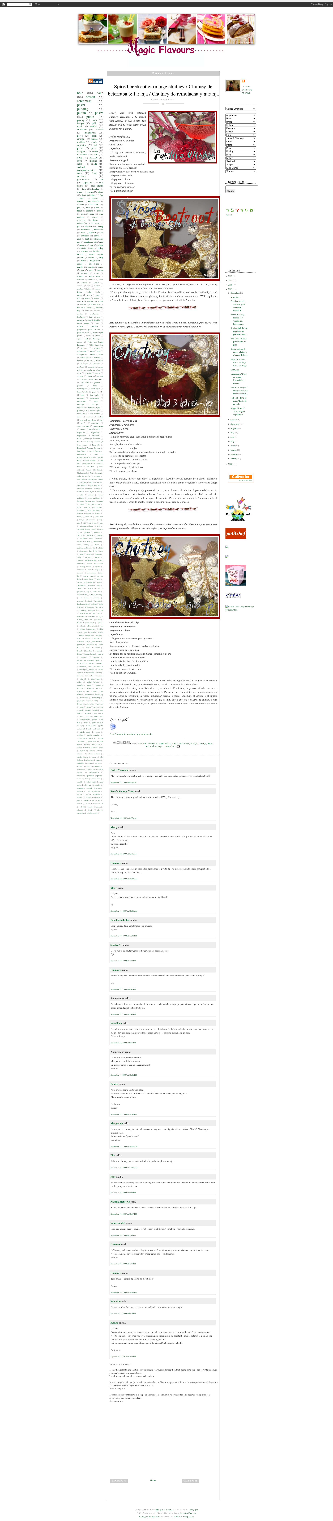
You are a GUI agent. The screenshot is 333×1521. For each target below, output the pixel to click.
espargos (97, 598)
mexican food (89, 676)
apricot (89, 488)
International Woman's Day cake (88, 448)
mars (90, 666)
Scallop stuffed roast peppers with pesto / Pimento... (239, 331)
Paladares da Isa (119, 920)
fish (95, 145)
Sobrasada (235, 369)
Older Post (190, 1480)
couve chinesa (91, 573)
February (234, 454)
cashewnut (89, 535)
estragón (98, 601)
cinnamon (82, 551)
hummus (80, 641)
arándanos (80, 492)
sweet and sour (83, 426)
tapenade (98, 788)
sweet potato (98, 426)
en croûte (84, 598)
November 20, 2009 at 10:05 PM (123, 1292)
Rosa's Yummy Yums (122, 791)
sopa (79, 160)
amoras (101, 479)
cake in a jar (92, 523)
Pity (112, 1155)
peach (95, 710)
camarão (91, 367)
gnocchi (82, 629)
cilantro (100, 548)
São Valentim (93, 201)
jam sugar (80, 644)
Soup (79, 157)
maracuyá (82, 666)
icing (87, 641)
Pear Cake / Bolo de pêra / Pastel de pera (239, 341)
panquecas (81, 329)
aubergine (80, 354)
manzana (80, 320)
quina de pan (95, 744)
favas (101, 379)
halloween (94, 204)
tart (102, 232)
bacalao (100, 270)
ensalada (81, 176)
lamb (87, 238)
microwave (98, 229)
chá (94, 548)
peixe (94, 148)
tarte (92, 248)
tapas (84, 188)
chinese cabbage (83, 545)
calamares (91, 279)
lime (82, 395)
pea (98, 407)
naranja (90, 266)
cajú (84, 523)
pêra (98, 410)
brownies (80, 279)
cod (88, 285)
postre (99, 112)
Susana (114, 1322)
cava (91, 538)
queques (81, 151)
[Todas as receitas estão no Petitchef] (235, 537)
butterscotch (91, 520)
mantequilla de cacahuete (85, 663)
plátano (94, 719)
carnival (80, 535)
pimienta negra (85, 719)
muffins (81, 142)
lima (90, 317)
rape (101, 747)
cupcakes (87, 182)
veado (88, 804)
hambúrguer (95, 388)
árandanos (96, 438)
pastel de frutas (83, 332)
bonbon (89, 513)
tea (87, 794)
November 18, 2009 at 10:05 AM (123, 911)
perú (82, 270)
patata (89, 707)
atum (91, 351)
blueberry (80, 276)
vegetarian (95, 432)
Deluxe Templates (184, 1516)
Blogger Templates (149, 1516)
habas (95, 385)
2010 (230, 284)
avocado (80, 495)
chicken (99, 129)
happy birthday (82, 392)
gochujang (91, 629)
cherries (80, 285)
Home (153, 1480)
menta (99, 673)
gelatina (100, 623)
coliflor (79, 560)
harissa (89, 635)
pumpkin (92, 232)
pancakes (94, 326)
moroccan (80, 407)
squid (79, 339)
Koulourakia (81, 454)
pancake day (99, 694)
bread (79, 210)
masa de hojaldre (93, 320)
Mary (113, 888)
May (232, 441)
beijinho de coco (94, 504)
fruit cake (85, 382)
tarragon (80, 791)
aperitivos (80, 488)
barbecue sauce (90, 501)
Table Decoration (96, 345)
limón (98, 292)
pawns (88, 710)
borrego (79, 517)
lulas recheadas (89, 654)
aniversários (81, 351)
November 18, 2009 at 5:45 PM (123, 1014)
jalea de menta (96, 641)
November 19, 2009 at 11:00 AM (123, 1167)
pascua (90, 192)
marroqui (80, 398)
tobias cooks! (117, 1223)
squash (98, 776)
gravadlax (93, 632)
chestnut (80, 376)
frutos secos (88, 620)
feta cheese (99, 607)
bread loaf (89, 517)
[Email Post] (178, 746)
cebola (98, 538)
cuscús (98, 585)
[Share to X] (121, 742)
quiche (85, 744)
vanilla (97, 429)
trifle (87, 339)
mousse (91, 407)
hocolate (97, 638)
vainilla (79, 804)
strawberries (96, 779)
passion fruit (92, 701)
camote (94, 529)
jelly (101, 392)
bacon (101, 354)
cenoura (84, 282)
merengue (80, 404)
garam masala (89, 623)
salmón (97, 335)
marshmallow (98, 666)
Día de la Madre (84, 307)
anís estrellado (95, 485)
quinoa (79, 747)
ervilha (93, 379)
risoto (79, 417)
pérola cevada (85, 732)
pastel (81, 104)
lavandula (88, 651)
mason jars (83, 669)
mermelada (85, 229)
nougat (98, 688)
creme (79, 582)
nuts (87, 691)
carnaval (97, 532)
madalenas (82, 154)
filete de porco (85, 613)
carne (79, 373)
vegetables (81, 432)
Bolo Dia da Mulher (84, 442)
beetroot (80, 360)
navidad (93, 126)
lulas (98, 317)
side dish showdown (88, 420)
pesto (81, 716)
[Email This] (114, 742)
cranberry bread (88, 576)
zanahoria (83, 304)
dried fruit (96, 591)
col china (88, 557)
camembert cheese (83, 529)
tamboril (89, 788)
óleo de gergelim (92, 813)
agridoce (84, 348)
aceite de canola (83, 476)
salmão (83, 248)
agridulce (96, 348)
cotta (89, 570)
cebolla (79, 542)
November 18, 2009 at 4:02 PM (123, 989)
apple (87, 310)
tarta (96, 154)
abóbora (80, 204)
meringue (95, 404)
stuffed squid (90, 782)
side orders (97, 185)
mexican (80, 676)
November (235, 297)
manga (79, 295)
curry (101, 257)
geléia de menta (92, 626)
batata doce (84, 357)
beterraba (96, 363)
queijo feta (92, 738)
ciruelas (91, 257)
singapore (80, 769)
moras (89, 685)
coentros (98, 554)
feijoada (94, 604)
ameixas (84, 251)
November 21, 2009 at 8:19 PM (123, 1313)
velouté (82, 807)
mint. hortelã (95, 679)
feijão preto (89, 607)
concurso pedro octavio (95, 563)
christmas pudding (83, 548)
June (232, 436)
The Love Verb (82, 473)
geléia (82, 626)
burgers (81, 520)
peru (101, 713)
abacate (98, 473)
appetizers (85, 235)
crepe (99, 582)
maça (97, 323)
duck (79, 238)
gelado (80, 263)
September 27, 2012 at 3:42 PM (123, 1356)
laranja (97, 289)
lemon (79, 292)
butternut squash (96, 254)
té (93, 801)
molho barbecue (93, 682)
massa (94, 138)
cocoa (81, 554)
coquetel (97, 566)
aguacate (97, 476)
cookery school (85, 566)
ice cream (94, 263)
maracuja (100, 663)
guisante (80, 385)
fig (97, 610)
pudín (90, 116)
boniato (97, 513)
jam (81, 213)
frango (80, 123)
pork (94, 135)
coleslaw (98, 557)
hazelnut (98, 635)
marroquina (94, 398)
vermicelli (95, 435)
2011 (230, 280)
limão (89, 292)
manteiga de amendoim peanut (88, 660)
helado (88, 289)
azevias (90, 495)
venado (90, 807)
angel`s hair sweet (95, 482)
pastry (82, 707)
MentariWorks (188, 1513)
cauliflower (83, 538)
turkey (100, 248)
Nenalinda (116, 1023)
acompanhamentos (86, 170)
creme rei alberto (89, 582)
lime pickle (94, 395)
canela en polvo (93, 370)
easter (79, 192)
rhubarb (97, 298)
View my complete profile (247, 90)
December (234, 292)
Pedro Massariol (119, 770)
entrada (80, 138)
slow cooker (91, 769)
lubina (79, 654)
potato (86, 722)
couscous (80, 573)
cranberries (94, 314)
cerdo (95, 151)
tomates (88, 797)
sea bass (98, 763)
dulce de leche (82, 595)
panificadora (84, 698)
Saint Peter (86, 464)
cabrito (97, 235)
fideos (91, 610)
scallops (100, 417)
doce (94, 173)
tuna (90, 429)
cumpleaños (81, 585)
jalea (94, 392)
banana (96, 273)
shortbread (97, 766)
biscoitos (88, 226)
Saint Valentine (88, 195)
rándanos (80, 754)
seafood (81, 166)
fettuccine (83, 610)
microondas (82, 223)
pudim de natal (91, 726)
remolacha (81, 413)
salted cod (89, 760)
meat (96, 401)
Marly (114, 827)
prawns (87, 298)
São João (89, 470)
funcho (79, 623)
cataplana (100, 535)
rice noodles (95, 413)
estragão (89, 601)
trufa (78, 801)
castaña (97, 373)
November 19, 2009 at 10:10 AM (123, 1146)
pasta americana (94, 329)
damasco (90, 588)
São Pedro (97, 470)
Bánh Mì (96, 445)
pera (78, 298)
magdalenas (90, 132)
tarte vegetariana (94, 791)
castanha (88, 373)
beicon (89, 360)
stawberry (91, 301)
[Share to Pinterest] (128, 742)
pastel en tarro (90, 704)
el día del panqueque (96, 595)
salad (79, 163)
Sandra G (116, 945)
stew (101, 420)
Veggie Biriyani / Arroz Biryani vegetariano (238, 411)
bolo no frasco (94, 510)
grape (85, 632)
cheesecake (97, 542)
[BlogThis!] (118, 742)
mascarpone (81, 401)
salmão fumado (82, 757)
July (232, 432)
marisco (93, 160)
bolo (80, 92)
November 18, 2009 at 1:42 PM (123, 960)
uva (99, 801)
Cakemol (115, 1244)
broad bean (99, 517)
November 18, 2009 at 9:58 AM (123, 853)
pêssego (97, 732)
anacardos (82, 482)
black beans (97, 507)
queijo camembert (93, 735)
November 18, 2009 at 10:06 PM (123, 1075)
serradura (80, 766)
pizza (95, 332)
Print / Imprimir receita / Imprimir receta (130, 734)
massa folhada (83, 323)
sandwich (89, 417)
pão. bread (90, 410)
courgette (83, 379)
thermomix (96, 794)
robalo (92, 751)
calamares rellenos (86, 526)
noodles (80, 326)
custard (79, 588)
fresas (95, 220)
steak (79, 779)
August (233, 428)
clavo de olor (93, 551)
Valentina (115, 1301)
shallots (88, 766)
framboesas (81, 616)
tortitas (82, 429)
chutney (100, 226)
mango (89, 295)
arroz (79, 173)
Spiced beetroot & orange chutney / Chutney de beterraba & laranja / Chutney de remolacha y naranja (163, 90)
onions (95, 691)
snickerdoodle (94, 772)
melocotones (90, 673)
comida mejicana (90, 560)
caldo (98, 526)
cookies (100, 210)
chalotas (88, 542)
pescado (93, 157)
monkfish (80, 685)
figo (102, 610)
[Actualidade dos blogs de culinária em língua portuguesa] (238, 520)
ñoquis (90, 810)
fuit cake (98, 620)
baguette (80, 501)
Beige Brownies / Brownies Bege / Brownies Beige (239, 362)
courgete (97, 570)
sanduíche (80, 763)
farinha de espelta (83, 604)
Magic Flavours (165, 1509)
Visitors (228, 214)
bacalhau (84, 273)
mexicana (100, 676)
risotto (88, 335)
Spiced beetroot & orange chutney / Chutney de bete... (239, 351)
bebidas (96, 251)
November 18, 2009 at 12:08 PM (123, 935)
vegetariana (81, 435)
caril (82, 257)
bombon (80, 513)
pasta (79, 148)
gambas (80, 289)
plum (91, 270)
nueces (83, 245)
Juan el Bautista (94, 451)
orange (100, 266)
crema (98, 579)
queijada (80, 735)
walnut (100, 301)
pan (78, 207)
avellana (92, 354)
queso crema (92, 741)
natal (79, 126)
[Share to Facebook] (124, 742)
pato (91, 245)
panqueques (81, 701)
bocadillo (80, 510)
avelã (99, 492)
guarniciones (83, 179)
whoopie (80, 810)
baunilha (97, 357)
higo (78, 638)
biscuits (80, 254)
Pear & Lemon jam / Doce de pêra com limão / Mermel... (239, 390)
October (234, 419)
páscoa (100, 192)
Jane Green (81, 451)
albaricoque (81, 479)
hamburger (81, 317)
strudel (79, 782)
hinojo (87, 638)
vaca (88, 207)
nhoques (90, 688)
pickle (89, 716)
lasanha (97, 648)
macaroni (84, 657)
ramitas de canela (91, 747)
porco (80, 135)
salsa (94, 757)
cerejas (96, 282)
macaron (100, 654)
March (233, 449)
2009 (230, 289)
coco (101, 551)
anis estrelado (82, 485)
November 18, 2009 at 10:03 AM (123, 878)
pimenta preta (98, 716)
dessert (90, 96)
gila (102, 626)
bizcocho (87, 507)
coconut (89, 554)
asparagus (90, 492)
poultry (80, 120)
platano (80, 410)
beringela (84, 363)
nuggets (80, 691)
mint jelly (83, 679)
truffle (86, 801)
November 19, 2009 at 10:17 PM (123, 1214)
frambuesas (92, 616)
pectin (87, 713)
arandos (98, 488)
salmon (100, 245)
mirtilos (80, 266)
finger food (95, 260)
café (99, 520)
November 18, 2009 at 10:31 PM (123, 1114)
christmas (82, 129)
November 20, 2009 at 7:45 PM (123, 1235)
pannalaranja (96, 698)
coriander (80, 570)
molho (79, 682)
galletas (95, 198)
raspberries (83, 751)
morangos (95, 223)
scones (89, 763)
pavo (83, 232)
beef (97, 207)
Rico (113, 1176)
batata (82, 504)
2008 (230, 464)
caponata (87, 532)
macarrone (96, 657)
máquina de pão (90, 241)
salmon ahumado (94, 754)
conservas (81, 220)
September (235, 423)
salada (94, 163)
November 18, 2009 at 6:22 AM (123, 818)
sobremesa (84, 100)
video (79, 438)
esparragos (80, 601)
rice (101, 179)
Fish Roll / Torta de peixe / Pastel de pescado (238, 400)
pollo (94, 123)
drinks (83, 260)
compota (97, 285)
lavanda (79, 651)
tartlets (79, 794)
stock (86, 779)
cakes (101, 523)
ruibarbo (80, 301)
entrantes (81, 145)
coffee (79, 557)
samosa (98, 760)
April (232, 445)
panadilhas (88, 694)
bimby (79, 507)
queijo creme (81, 738)
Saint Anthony (90, 460)
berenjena (99, 360)
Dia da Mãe (95, 304)
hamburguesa (82, 388)
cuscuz (90, 585)
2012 (230, 276)
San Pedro (91, 467)
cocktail (100, 376)
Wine (91, 473)
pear (98, 295)
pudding (82, 108)
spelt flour (90, 776)
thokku (79, 797)
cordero (80, 314)
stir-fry (83, 423)
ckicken (95, 216)
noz (101, 241)
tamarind (97, 785)
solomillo (80, 776)
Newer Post (119, 1480)
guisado (97, 382)
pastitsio (100, 704)
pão (78, 226)
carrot (101, 279)
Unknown (115, 863)
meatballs (92, 669)
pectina (94, 713)
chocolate (95, 188)
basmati (100, 501)
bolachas (91, 213)
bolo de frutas (94, 276)
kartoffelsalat (91, 644)
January (233, 458)
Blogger (194, 1509)
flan (94, 613)
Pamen (114, 1084)
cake (100, 92)
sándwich (87, 785)
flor (99, 613)
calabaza (89, 210)
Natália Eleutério (120, 1201)
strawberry (95, 423)
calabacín (80, 367)
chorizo (97, 545)
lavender (98, 651)
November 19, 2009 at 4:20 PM (123, 1192)
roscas (99, 751)
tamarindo (80, 788)
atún (98, 351)
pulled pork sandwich (95, 729)
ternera (80, 201)
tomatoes (97, 797)
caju (78, 523)
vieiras (86, 438)
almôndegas (92, 479)
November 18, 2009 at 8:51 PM (123, 1042)
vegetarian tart (98, 804)
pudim (81, 112)
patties (95, 707)
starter (94, 142)
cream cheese (88, 579)
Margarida (116, 1123)
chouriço (90, 376)
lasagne (87, 648)
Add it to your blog (245, 480)
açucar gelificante (94, 498)
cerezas (97, 310)
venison (98, 807)
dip (88, 591)
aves (95, 120)
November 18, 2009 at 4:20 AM (123, 782)
